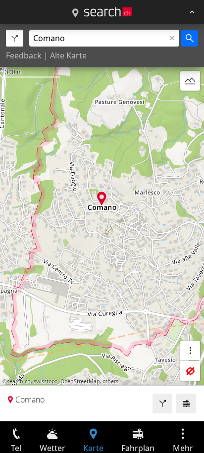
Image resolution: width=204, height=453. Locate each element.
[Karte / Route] (75, 13)
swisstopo (45, 381)
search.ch (19, 381)
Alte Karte (68, 55)
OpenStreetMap (80, 381)
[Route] (162, 403)
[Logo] (108, 12)
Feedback (24, 55)
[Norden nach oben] (190, 104)
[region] (102, 222)
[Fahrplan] (186, 403)
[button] (101, 198)
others (110, 381)
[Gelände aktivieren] (190, 81)
